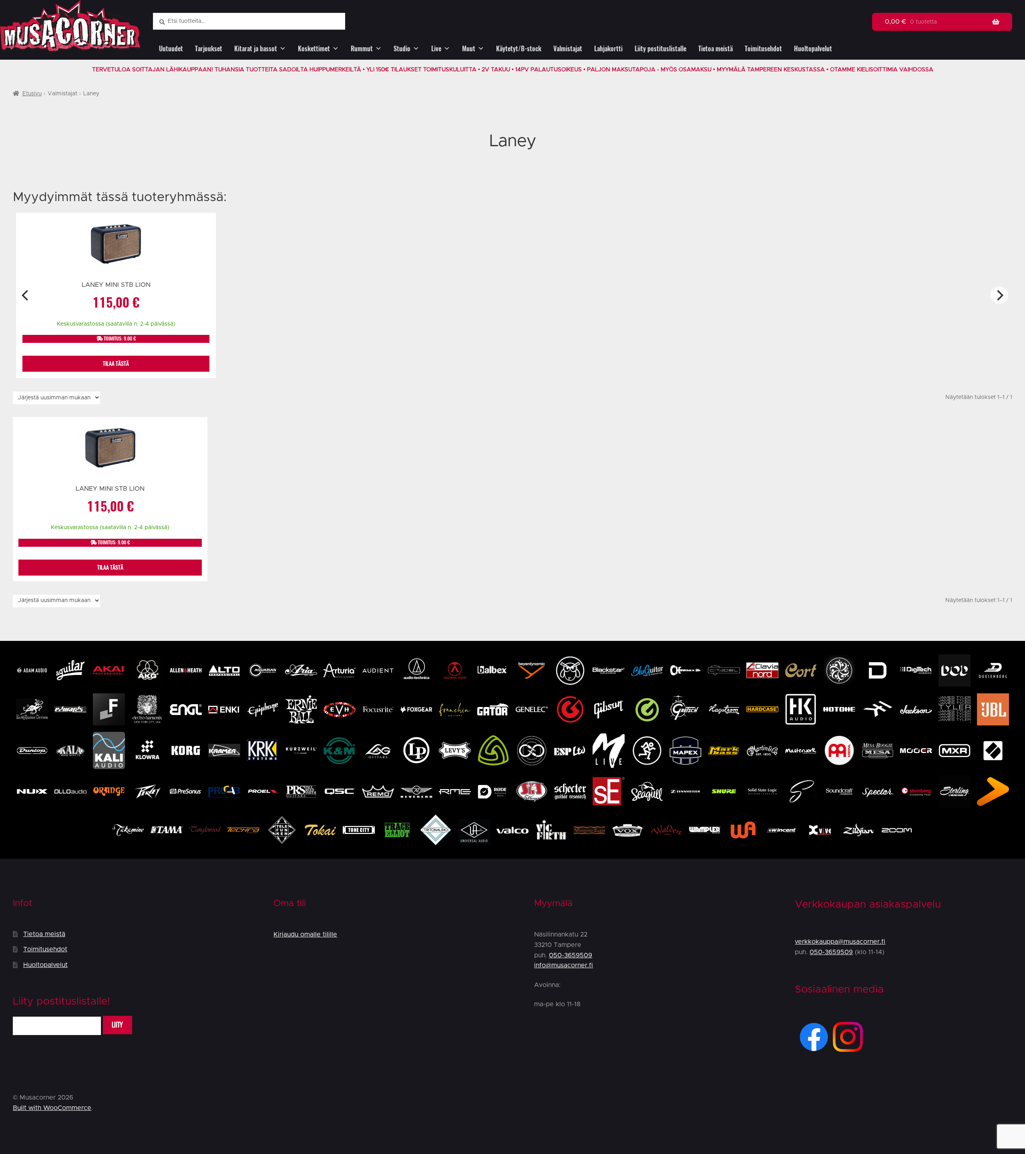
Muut (468, 48)
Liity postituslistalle (660, 48)
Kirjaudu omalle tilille (305, 934)
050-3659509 (570, 955)
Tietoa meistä (715, 48)
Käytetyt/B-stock (518, 48)
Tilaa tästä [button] (116, 363)
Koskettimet (314, 48)
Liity (117, 1025)
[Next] (999, 295)
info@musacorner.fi (563, 965)
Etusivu (32, 94)
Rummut (362, 48)
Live (436, 48)
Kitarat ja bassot (255, 48)
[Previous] (26, 295)
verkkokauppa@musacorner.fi (840, 942)
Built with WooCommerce (52, 1108)
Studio (402, 48)
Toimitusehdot (763, 48)
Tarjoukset (208, 48)
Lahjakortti (608, 48)
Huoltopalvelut (813, 48)
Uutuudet (171, 48)
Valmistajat (567, 48)
